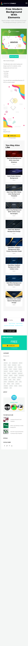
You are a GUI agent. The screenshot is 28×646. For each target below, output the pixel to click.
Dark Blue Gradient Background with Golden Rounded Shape (14, 249)
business (14, 365)
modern (5, 379)
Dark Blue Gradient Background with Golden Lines (14, 267)
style (13, 383)
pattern (18, 379)
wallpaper (6, 387)
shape (8, 383)
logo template (19, 323)
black (5, 365)
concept (5, 369)
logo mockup (12, 323)
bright (9, 365)
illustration (21, 375)
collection (10, 367)
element (11, 371)
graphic (10, 375)
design (20, 369)
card (19, 365)
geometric (14, 373)
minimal (19, 377)
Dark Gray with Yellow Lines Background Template (14, 193)
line (9, 377)
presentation (11, 381)
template (6, 385)
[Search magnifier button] (22, 319)
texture (11, 385)
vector (20, 385)
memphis (14, 377)
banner (20, 362)
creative (15, 369)
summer (17, 383)
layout (5, 377)
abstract (5, 362)
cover (10, 369)
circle (5, 367)
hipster (15, 375)
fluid (21, 371)
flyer (5, 373)
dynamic (6, 371)
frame (9, 373)
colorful (19, 367)
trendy (15, 385)
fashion (16, 371)
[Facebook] (4, 445)
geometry (20, 373)
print (16, 381)
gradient (5, 375)
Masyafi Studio (14, 402)
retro (20, 381)
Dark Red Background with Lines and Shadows (14, 160)
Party (14, 379)
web (10, 387)
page (10, 379)
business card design (9, 325)
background (14, 362)
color (15, 367)
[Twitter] (7, 445)
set (4, 383)
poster (5, 381)
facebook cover (19, 325)
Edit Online (15, 56)
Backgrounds (6, 356)
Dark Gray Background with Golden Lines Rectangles (14, 211)
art (9, 362)
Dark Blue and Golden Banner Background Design (14, 300)
